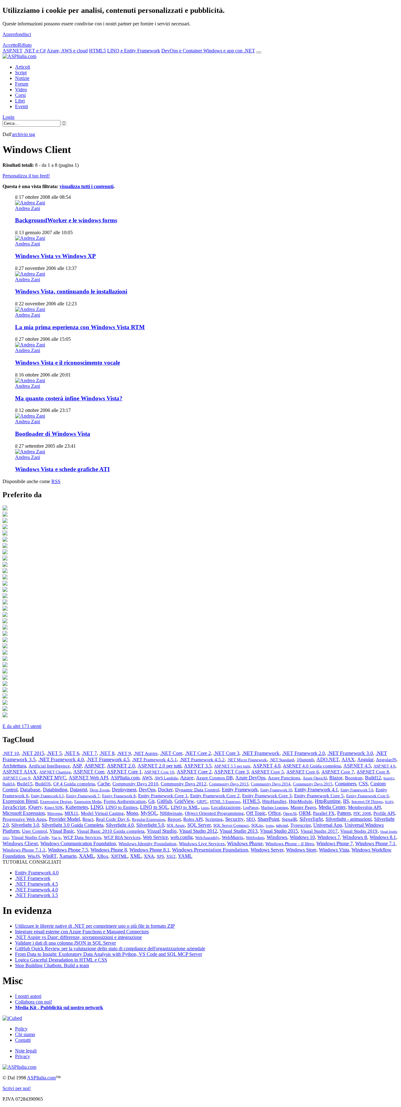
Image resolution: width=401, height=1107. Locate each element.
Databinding (55, 789)
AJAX (348, 759)
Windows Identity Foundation (147, 843)
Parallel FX (324, 813)
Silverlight (311, 819)
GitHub (164, 801)
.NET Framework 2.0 (303, 753)
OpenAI (289, 813)
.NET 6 (71, 753)
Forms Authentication (125, 801)
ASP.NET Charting (55, 772)
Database (30, 790)
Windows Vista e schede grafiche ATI (62, 469)
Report (174, 819)
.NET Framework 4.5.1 (154, 759)
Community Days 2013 (228, 784)
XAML (86, 856)
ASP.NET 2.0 (121, 766)
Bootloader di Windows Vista (52, 433)
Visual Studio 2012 (198, 831)
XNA (149, 856)
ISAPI (389, 802)
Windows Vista (334, 849)
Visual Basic (61, 831)
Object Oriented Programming (214, 813)
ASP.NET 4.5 (357, 765)
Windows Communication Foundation (78, 843)
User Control (34, 831)
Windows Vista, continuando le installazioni (71, 291)
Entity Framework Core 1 (163, 795)
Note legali (26, 1050)
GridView (184, 801)
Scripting (214, 819)
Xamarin (67, 856)
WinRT (49, 856)
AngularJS (386, 759)
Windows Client (20, 843)
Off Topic (256, 813)
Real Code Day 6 (112, 819)
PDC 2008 (362, 813)
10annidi (305, 759)
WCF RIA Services (122, 837)
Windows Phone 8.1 (149, 849)
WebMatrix (232, 837)
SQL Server (199, 825)
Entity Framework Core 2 (215, 795)
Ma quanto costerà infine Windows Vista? (68, 398)
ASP (77, 766)
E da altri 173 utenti (22, 726)
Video (21, 89)
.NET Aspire (145, 753)
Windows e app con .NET (229, 50)
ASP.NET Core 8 (373, 771)
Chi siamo (25, 1034)
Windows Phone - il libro (289, 843)
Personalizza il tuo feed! (26, 175)
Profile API (384, 813)
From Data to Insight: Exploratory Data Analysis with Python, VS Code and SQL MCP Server (108, 954)
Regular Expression (148, 819)
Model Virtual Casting (102, 813)
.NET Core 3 (226, 753)
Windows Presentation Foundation (210, 850)
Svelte (269, 825)
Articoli (22, 67)
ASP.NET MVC (49, 778)
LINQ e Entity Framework (133, 50)
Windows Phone (245, 843)
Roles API (193, 819)
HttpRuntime (328, 801)
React (87, 819)
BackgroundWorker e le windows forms (66, 220)
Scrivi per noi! (17, 1088)
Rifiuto (25, 45)
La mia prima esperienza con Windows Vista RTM (80, 327)
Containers (345, 783)
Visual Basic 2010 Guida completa (110, 831)
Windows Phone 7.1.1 (24, 849)
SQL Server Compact (231, 825)
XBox (102, 856)
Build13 (388, 778)
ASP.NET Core (88, 771)
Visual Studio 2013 (239, 831)
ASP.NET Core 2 (194, 771)
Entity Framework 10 (276, 790)
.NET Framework (260, 753)
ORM (304, 813)
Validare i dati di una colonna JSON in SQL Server (65, 943)
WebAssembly (207, 837)
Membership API (364, 807)
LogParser (250, 807)
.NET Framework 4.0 (61, 759)
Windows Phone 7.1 (375, 843)
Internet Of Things (367, 801)
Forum (21, 84)
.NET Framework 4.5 (107, 759)
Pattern (344, 813)
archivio (23, 134)
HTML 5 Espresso (225, 801)
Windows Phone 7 (334, 843)
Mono (132, 813)
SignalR (289, 819)
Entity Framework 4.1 (316, 789)
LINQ (97, 807)
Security (234, 819)
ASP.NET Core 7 (337, 771)
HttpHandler (274, 801)
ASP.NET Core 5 (267, 771)
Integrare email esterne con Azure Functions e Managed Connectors (82, 931)
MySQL (149, 813)
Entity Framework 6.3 (47, 796)
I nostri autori (28, 996)
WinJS (34, 856)
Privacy (22, 1056)
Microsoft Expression (24, 813)
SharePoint (268, 819)
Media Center (332, 807)
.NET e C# (35, 50)
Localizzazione (226, 807)
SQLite (257, 825)
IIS (346, 801)
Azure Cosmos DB (214, 777)
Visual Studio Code (30, 837)
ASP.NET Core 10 (159, 772)
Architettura (14, 765)
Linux (205, 807)
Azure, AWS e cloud (67, 50)
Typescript (300, 825)
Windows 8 (354, 837)
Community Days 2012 (183, 783)
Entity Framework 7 (83, 795)
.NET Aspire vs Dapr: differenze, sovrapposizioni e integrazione (78, 937)
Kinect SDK (53, 807)
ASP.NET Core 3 (231, 771)
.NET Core (171, 753)
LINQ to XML (185, 807)
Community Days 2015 (312, 784)
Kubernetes (76, 807)
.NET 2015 (33, 753)
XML (135, 856)
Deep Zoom (99, 790)
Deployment (124, 789)
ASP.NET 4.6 (384, 766)
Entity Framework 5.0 (357, 790)
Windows (277, 837)
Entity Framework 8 (119, 795)
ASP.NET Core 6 (302, 771)
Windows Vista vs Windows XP (55, 256)
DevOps (147, 789)
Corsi (20, 95)
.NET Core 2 (198, 753)
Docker (165, 789)
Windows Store (301, 849)
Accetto (10, 45)
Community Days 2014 (270, 784)
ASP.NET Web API (88, 777)
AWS (147, 777)
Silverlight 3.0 (25, 825)
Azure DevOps (250, 777)
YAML (185, 856)
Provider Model (64, 819)
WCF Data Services (82, 837)
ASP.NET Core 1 (124, 771)
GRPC (202, 801)
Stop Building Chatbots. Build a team (52, 965)
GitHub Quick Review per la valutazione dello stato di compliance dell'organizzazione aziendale (110, 948)
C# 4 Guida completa (74, 783)
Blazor (335, 777)
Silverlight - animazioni (348, 819)
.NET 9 (124, 753)
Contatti (23, 1040)
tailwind (282, 825)
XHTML (119, 856)
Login (8, 117)
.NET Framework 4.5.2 (202, 759)
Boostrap (353, 777)
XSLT (170, 856)
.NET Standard (281, 759)
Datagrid (78, 789)
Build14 (8, 784)
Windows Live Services (202, 843)
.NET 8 (106, 753)
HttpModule (300, 801)
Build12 (373, 777)
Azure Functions (284, 777)
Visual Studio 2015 (279, 831)
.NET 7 (89, 753)
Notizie (22, 78)
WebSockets (255, 838)
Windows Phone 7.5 (68, 849)
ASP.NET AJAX (20, 771)
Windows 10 (302, 837)
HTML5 (97, 50)
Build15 (25, 783)
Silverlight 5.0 (150, 825)
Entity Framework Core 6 (367, 795)
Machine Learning (274, 807)
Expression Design (56, 801)
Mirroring (54, 813)
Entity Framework (240, 789)
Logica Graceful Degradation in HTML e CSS (61, 959)
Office (274, 813)
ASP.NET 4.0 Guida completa (312, 765)
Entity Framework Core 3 (267, 795)
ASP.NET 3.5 (197, 765)
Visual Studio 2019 (359, 831)
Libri (20, 100)
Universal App (327, 825)
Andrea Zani (27, 208)
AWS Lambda (166, 778)
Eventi (21, 106)
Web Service (155, 837)
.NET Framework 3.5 (36, 895)
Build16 (43, 783)
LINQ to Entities (122, 807)
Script (21, 72)
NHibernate (171, 813)
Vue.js (56, 838)
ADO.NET (327, 759)
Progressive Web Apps (24, 819)
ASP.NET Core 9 (16, 778)
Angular (365, 759)
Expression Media (87, 801)
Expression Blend (20, 801)
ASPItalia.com (125, 777)
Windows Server (267, 849)
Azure (187, 778)
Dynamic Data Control (197, 789)
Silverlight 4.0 (120, 825)
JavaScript (14, 807)
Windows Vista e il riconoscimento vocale (67, 362)
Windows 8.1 (383, 837)
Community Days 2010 (135, 783)
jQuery (35, 807)
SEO (250, 819)
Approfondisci (17, 34)
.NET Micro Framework (247, 759)
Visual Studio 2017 (319, 831)
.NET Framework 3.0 (350, 753)
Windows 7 (328, 837)
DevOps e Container (182, 50)
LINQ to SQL (154, 807)
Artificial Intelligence (49, 765)
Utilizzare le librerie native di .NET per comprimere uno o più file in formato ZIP (95, 926)
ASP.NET (13, 50)
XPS (160, 856)
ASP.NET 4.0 (266, 765)
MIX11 (71, 813)
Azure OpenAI (315, 778)
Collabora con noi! (33, 1001)
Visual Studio (162, 831)
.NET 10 (11, 753)
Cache (103, 783)
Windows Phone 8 (109, 849)
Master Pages (303, 807)
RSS (55, 481)
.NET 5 (54, 753)
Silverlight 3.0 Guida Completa (72, 825)
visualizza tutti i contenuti (86, 186)
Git (151, 801)
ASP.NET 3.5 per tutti (232, 766)
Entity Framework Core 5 (319, 795)
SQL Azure (176, 825)
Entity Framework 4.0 (37, 872)
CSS (363, 783)
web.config (181, 837)
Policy (21, 1028)
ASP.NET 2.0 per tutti (159, 765)
